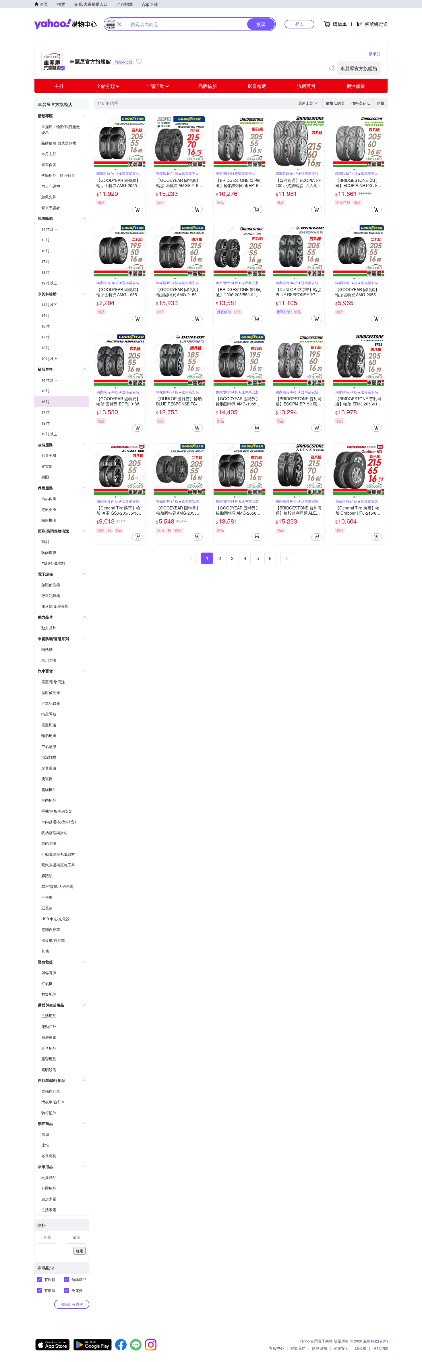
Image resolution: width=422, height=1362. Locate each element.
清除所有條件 (72, 1304)
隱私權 (360, 1348)
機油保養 (355, 86)
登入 (299, 24)
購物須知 (319, 1348)
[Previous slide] (98, 141)
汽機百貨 (306, 86)
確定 (79, 1250)
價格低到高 (335, 103)
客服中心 (276, 1348)
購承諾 (375, 54)
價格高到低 (360, 103)
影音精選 (257, 86)
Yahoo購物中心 (65, 24)
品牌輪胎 (207, 86)
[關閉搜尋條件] (119, 24)
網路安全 (341, 1348)
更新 (383, 1341)
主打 (59, 86)
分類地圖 (380, 1348)
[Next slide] (141, 141)
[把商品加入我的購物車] (137, 209)
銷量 (380, 103)
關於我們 (298, 1348)
